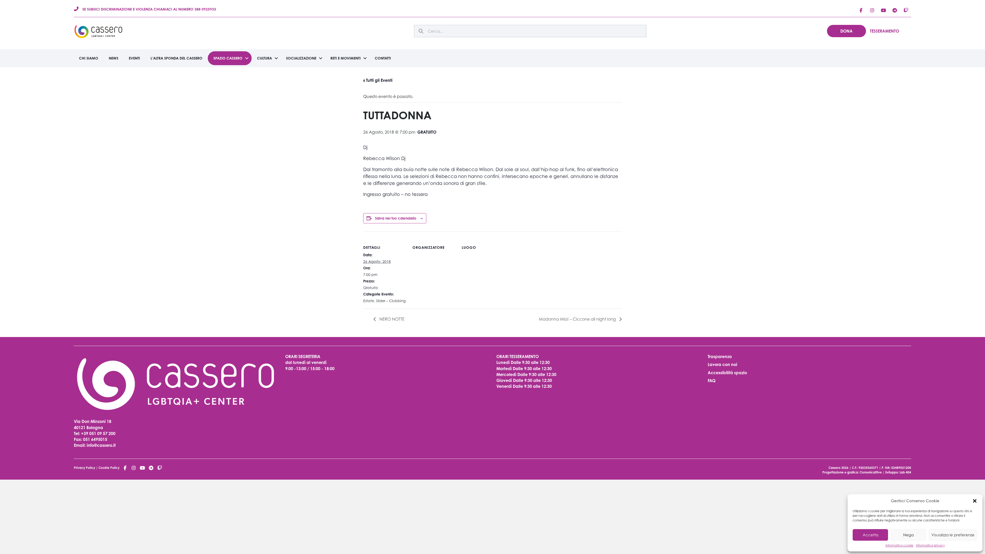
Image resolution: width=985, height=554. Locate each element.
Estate (368, 301)
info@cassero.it (101, 445)
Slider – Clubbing (391, 301)
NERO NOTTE (391, 319)
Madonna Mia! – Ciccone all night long (578, 319)
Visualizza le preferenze (952, 534)
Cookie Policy (109, 468)
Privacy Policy (84, 468)
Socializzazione (301, 58)
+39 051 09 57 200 (98, 433)
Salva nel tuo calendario (395, 218)
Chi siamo (88, 58)
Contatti (383, 58)
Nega (908, 534)
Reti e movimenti (345, 58)
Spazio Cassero (227, 58)
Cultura (264, 58)
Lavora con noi (722, 364)
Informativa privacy (930, 545)
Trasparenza (720, 356)
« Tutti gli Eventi (377, 80)
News (113, 58)
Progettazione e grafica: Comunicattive (852, 472)
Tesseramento (884, 31)
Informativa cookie (899, 545)
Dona (846, 31)
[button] (974, 500)
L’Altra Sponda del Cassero (176, 58)
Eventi (134, 58)
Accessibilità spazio (727, 372)
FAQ (711, 380)
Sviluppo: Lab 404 (898, 472)
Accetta (870, 534)
